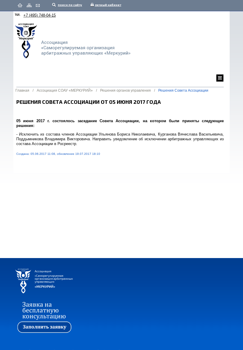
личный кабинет (107, 5)
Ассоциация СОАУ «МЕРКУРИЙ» (65, 90)
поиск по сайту (69, 5)
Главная (22, 90)
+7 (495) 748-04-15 (39, 15)
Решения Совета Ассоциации (183, 90)
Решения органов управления (125, 90)
